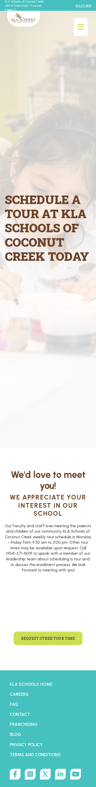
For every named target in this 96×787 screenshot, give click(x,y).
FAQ (14, 704)
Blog (15, 734)
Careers (19, 694)
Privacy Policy (26, 744)
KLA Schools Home (31, 684)
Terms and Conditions (35, 754)
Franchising (24, 724)
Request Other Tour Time (48, 638)
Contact (20, 714)
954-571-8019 (83, 5)
